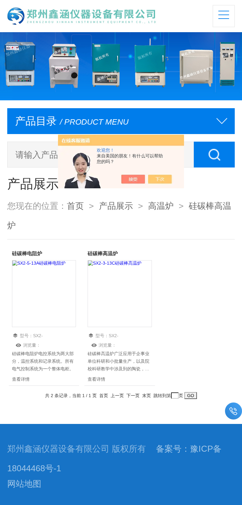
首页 (75, 206)
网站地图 (24, 484)
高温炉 (161, 206)
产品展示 (116, 206)
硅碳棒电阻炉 (27, 253)
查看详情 (21, 379)
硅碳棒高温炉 (103, 253)
